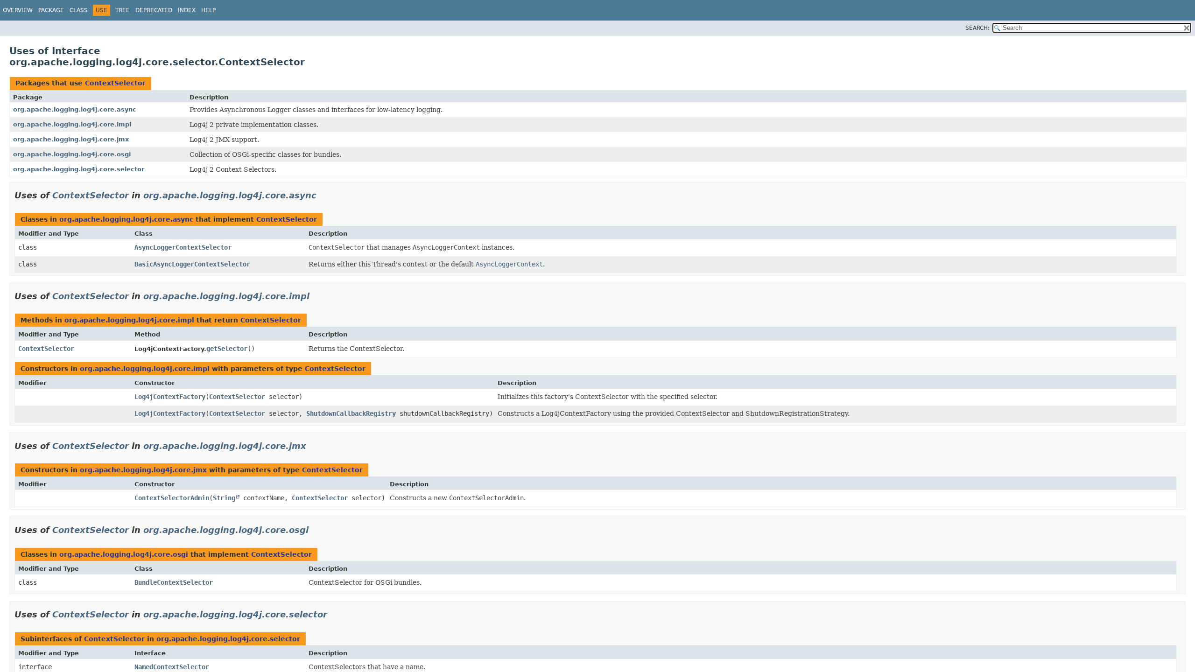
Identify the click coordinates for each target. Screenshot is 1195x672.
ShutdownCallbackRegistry (351, 413)
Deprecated (153, 10)
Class (79, 10)
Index (187, 10)
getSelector (226, 348)
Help (208, 10)
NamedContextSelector (171, 667)
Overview (18, 10)
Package (51, 10)
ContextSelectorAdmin (171, 498)
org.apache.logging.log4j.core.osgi (72, 154)
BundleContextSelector (173, 582)
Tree (122, 10)
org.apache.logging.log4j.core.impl (72, 124)
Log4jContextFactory (169, 396)
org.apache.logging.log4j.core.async (74, 109)
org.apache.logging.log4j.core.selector (78, 169)
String (224, 498)
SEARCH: (977, 28)
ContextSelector (115, 83)
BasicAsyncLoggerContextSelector (192, 264)
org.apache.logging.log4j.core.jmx (71, 139)
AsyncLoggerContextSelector (183, 247)
